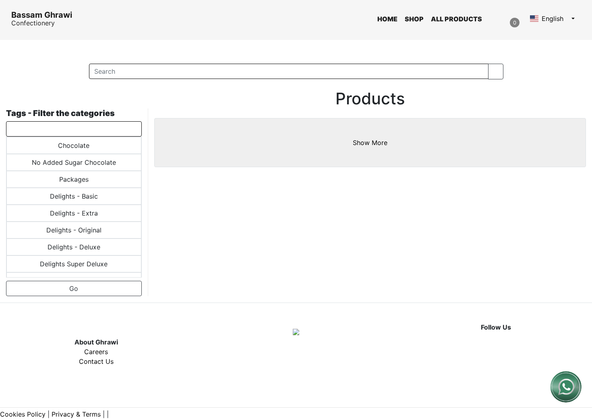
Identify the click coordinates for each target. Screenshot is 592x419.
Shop (414, 19)
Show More (370, 143)
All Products (456, 19)
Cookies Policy (23, 414)
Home (387, 19)
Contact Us (96, 361)
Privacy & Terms (76, 414)
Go (73, 288)
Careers (96, 352)
